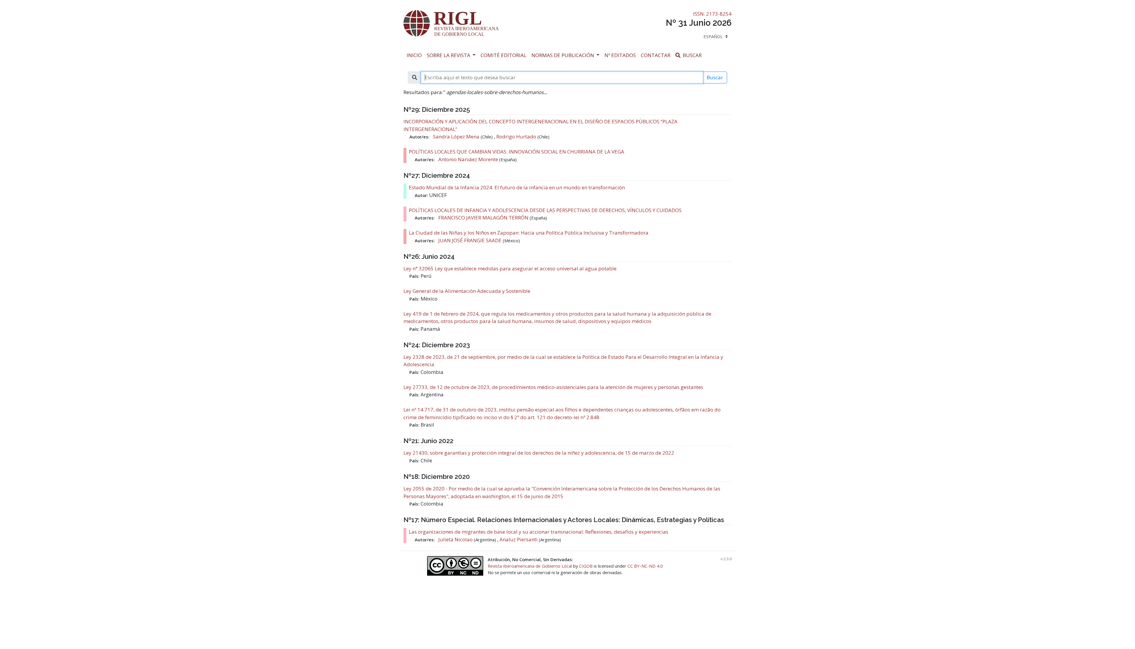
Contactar (657, 55)
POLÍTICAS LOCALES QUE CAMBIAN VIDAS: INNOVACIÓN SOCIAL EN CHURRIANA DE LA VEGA (516, 151)
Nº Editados (621, 55)
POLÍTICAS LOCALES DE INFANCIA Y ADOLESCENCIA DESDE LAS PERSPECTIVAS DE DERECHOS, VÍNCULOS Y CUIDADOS (545, 210)
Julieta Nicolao (456, 539)
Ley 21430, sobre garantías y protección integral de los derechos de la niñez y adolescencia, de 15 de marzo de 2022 (538, 452)
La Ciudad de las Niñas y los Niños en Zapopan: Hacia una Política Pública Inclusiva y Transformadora (528, 232)
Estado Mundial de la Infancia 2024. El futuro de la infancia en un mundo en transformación (517, 187)
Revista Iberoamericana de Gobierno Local (530, 566)
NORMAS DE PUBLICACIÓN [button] (563, 55)
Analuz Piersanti (519, 539)
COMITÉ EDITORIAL (503, 55)
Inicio (415, 55)
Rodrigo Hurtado (516, 136)
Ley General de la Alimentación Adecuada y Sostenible (466, 291)
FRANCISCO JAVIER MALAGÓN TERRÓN (484, 217)
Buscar (693, 55)
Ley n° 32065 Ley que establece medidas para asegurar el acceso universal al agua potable (510, 268)
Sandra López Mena (457, 136)
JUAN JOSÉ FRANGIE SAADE (470, 240)
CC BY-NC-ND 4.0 (645, 566)
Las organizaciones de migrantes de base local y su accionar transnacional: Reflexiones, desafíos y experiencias (538, 531)
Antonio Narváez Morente (468, 159)
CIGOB (586, 566)
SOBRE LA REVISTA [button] (449, 55)
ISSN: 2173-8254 (712, 13)
